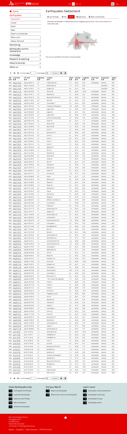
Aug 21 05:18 (17, 94)
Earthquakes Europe (95, 399)
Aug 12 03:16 (17, 226)
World (13, 26)
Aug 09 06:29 (17, 250)
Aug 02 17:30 (17, 323)
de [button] (70, 4)
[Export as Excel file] (61, 73)
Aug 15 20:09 (17, 165)
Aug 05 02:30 (17, 291)
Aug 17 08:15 (17, 132)
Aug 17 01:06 (17, 124)
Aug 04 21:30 (17, 293)
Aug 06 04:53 (17, 279)
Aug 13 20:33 (17, 194)
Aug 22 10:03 (17, 83)
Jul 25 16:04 (16, 367)
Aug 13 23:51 (17, 188)
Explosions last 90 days (22, 399)
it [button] (80, 4)
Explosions (82, 17)
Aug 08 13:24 (17, 261)
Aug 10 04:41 (17, 238)
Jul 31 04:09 (16, 340)
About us (14, 67)
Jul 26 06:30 (16, 364)
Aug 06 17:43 (17, 264)
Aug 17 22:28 (17, 126)
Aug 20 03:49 (17, 103)
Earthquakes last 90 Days (22, 391)
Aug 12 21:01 (17, 212)
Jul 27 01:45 (16, 355)
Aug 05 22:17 (17, 285)
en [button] (73, 4)
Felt (65, 17)
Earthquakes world (94, 403)
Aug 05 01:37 (17, 282)
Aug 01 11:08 (17, 329)
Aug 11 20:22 (17, 229)
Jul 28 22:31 (16, 349)
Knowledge (15, 55)
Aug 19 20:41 (17, 106)
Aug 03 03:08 (17, 320)
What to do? (15, 37)
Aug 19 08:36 (17, 109)
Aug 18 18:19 (17, 118)
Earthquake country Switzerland (19, 50)
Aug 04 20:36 (17, 296)
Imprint (11, 429)
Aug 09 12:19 (17, 247)
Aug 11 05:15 (17, 232)
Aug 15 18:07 (17, 168)
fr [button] (77, 4)
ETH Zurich (48, 429)
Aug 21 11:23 (17, 91)
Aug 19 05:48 (17, 112)
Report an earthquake (19, 34)
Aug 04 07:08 (17, 308)
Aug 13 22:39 (17, 191)
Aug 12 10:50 (17, 217)
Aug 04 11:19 (17, 302)
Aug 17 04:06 (17, 147)
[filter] (11, 80)
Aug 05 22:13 (17, 288)
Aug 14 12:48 (17, 182)
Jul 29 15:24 (16, 346)
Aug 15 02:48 (17, 176)
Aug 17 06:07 (17, 138)
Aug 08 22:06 (17, 255)
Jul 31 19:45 (16, 337)
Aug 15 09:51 (17, 173)
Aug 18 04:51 (17, 121)
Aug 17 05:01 (17, 144)
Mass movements (98, 17)
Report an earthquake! (59, 391)
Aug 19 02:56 (17, 115)
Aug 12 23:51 (17, 209)
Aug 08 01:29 (17, 252)
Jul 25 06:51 (16, 373)
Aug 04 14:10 (17, 299)
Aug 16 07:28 (17, 159)
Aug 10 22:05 (17, 235)
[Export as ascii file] (65, 73)
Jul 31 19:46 (16, 335)
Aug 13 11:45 (17, 197)
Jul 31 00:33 (16, 332)
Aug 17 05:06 (17, 141)
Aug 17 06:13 (17, 135)
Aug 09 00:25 (17, 241)
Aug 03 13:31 (17, 314)
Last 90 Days (54, 17)
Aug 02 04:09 (17, 326)
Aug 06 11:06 (17, 276)
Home (15, 11)
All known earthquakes (22, 407)
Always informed (17, 41)
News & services (17, 63)
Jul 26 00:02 (16, 358)
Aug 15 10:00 (17, 170)
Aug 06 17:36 (17, 267)
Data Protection (31, 429)
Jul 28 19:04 (16, 352)
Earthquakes (16, 15)
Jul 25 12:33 (16, 370)
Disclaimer (20, 429)
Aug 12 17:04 (17, 214)
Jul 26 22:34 (16, 361)
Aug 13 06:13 (17, 203)
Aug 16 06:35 (17, 162)
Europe (13, 23)
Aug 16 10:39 (17, 156)
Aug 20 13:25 (17, 100)
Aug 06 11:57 (17, 270)
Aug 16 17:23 (17, 153)
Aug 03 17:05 (17, 311)
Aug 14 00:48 (17, 179)
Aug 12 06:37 (17, 223)
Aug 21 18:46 (17, 85)
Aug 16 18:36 (17, 150)
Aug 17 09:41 (17, 129)
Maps (13, 30)
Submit (55, 73)
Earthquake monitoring (96, 395)
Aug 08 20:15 (17, 258)
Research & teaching (19, 59)
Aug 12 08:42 (17, 220)
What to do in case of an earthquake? (64, 395)
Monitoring (15, 44)
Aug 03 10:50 (17, 317)
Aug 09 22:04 (17, 244)
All (72, 17)
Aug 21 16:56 (17, 88)
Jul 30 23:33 (16, 343)
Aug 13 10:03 (17, 200)
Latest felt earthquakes (22, 395)
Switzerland (15, 19)
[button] (17, 3)
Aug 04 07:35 (17, 305)
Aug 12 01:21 (17, 206)
